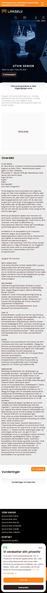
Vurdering (39, 469)
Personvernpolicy (10, 540)
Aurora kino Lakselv (11, 532)
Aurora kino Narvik (10, 522)
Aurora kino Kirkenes (11, 525)
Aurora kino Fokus (10, 516)
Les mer (35, 569)
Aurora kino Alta (9, 519)
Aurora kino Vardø (10, 529)
